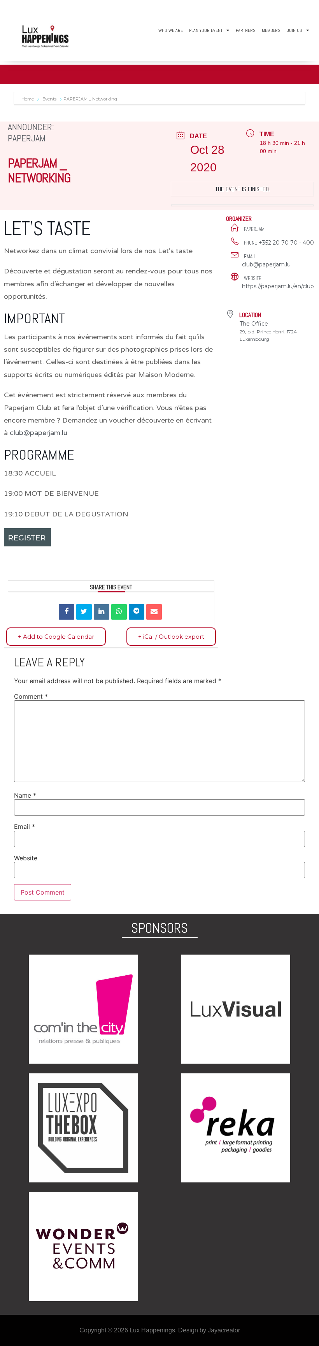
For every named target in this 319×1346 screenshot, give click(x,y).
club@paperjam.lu (38, 432)
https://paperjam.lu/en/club (278, 286)
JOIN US (294, 30)
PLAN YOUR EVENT (206, 30)
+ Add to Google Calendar (56, 636)
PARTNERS (246, 30)
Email (24, 826)
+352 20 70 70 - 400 (286, 242)
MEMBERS (271, 30)
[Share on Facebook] (66, 612)
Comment (31, 696)
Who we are (170, 30)
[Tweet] (84, 612)
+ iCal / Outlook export (171, 636)
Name (25, 795)
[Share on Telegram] (136, 612)
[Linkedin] (101, 612)
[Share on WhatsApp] (119, 612)
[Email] (154, 612)
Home (28, 99)
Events (49, 99)
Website (25, 858)
